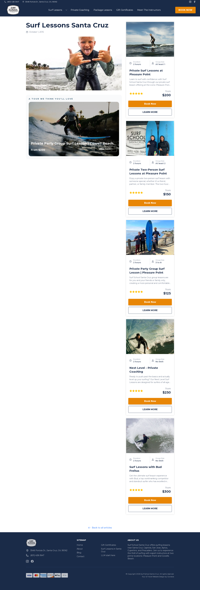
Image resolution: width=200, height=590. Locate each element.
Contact (80, 556)
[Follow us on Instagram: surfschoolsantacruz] (27, 561)
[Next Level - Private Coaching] (150, 336)
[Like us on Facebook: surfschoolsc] (32, 561)
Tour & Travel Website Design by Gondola (158, 577)
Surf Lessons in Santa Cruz (111, 550)
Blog (79, 552)
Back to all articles (102, 527)
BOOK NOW (185, 10)
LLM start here (108, 555)
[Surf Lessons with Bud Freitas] (150, 435)
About (80, 549)
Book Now (150, 104)
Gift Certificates (124, 10)
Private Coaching (80, 10)
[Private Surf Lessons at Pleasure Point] (150, 39)
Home (80, 545)
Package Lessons (103, 10)
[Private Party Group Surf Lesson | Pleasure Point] (150, 237)
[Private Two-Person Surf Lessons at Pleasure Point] (150, 138)
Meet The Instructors (149, 10)
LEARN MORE (157, 112)
